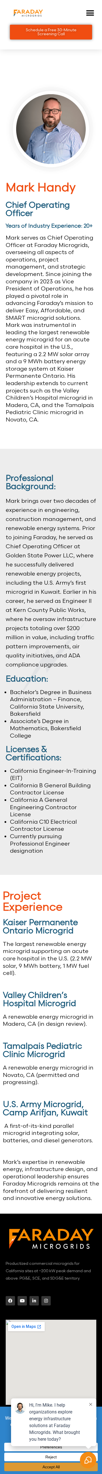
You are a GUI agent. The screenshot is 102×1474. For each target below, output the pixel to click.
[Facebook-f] (10, 1300)
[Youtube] (22, 1300)
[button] (90, 13)
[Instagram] (46, 1300)
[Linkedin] (34, 1300)
